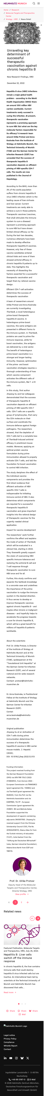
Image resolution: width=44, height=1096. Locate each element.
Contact (7, 1049)
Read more (9, 992)
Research (15, 10)
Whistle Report (10, 1046)
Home (6, 10)
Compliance (9, 1042)
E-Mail (32, 1079)
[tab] (18, 1004)
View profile (20, 894)
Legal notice (9, 1035)
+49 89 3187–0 (18, 1079)
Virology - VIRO (12, 19)
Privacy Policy (10, 1039)
